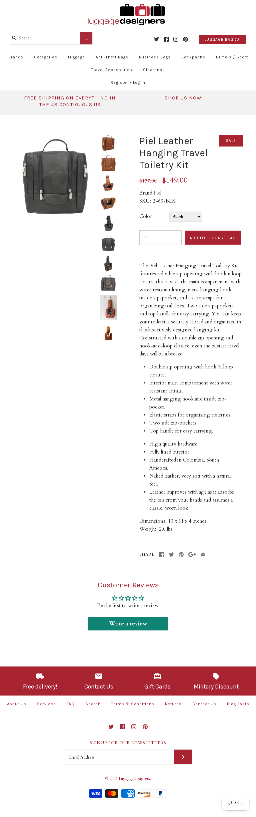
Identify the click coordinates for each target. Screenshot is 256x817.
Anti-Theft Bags (112, 57)
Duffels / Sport (232, 57)
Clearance (154, 69)
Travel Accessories (111, 69)
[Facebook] (166, 39)
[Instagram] (175, 39)
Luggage (76, 57)
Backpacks (193, 57)
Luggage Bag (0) (222, 39)
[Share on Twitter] (171, 554)
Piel (157, 193)
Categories (45, 57)
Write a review (128, 623)
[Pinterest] (185, 39)
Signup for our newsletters (128, 743)
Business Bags (155, 57)
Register (119, 82)
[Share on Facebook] (161, 554)
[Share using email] (203, 554)
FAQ (71, 704)
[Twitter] (156, 39)
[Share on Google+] (192, 554)
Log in (139, 82)
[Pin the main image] (181, 554)
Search (93, 704)
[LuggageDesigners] (128, 4)
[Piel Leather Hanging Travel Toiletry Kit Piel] (55, 138)
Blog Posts (238, 704)
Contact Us (204, 704)
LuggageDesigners (134, 778)
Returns (173, 704)
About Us (16, 704)
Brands (15, 57)
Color (145, 216)
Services (46, 704)
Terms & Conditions (132, 704)
